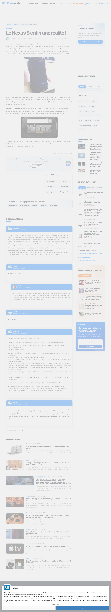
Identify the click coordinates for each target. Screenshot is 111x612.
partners (13, 592)
